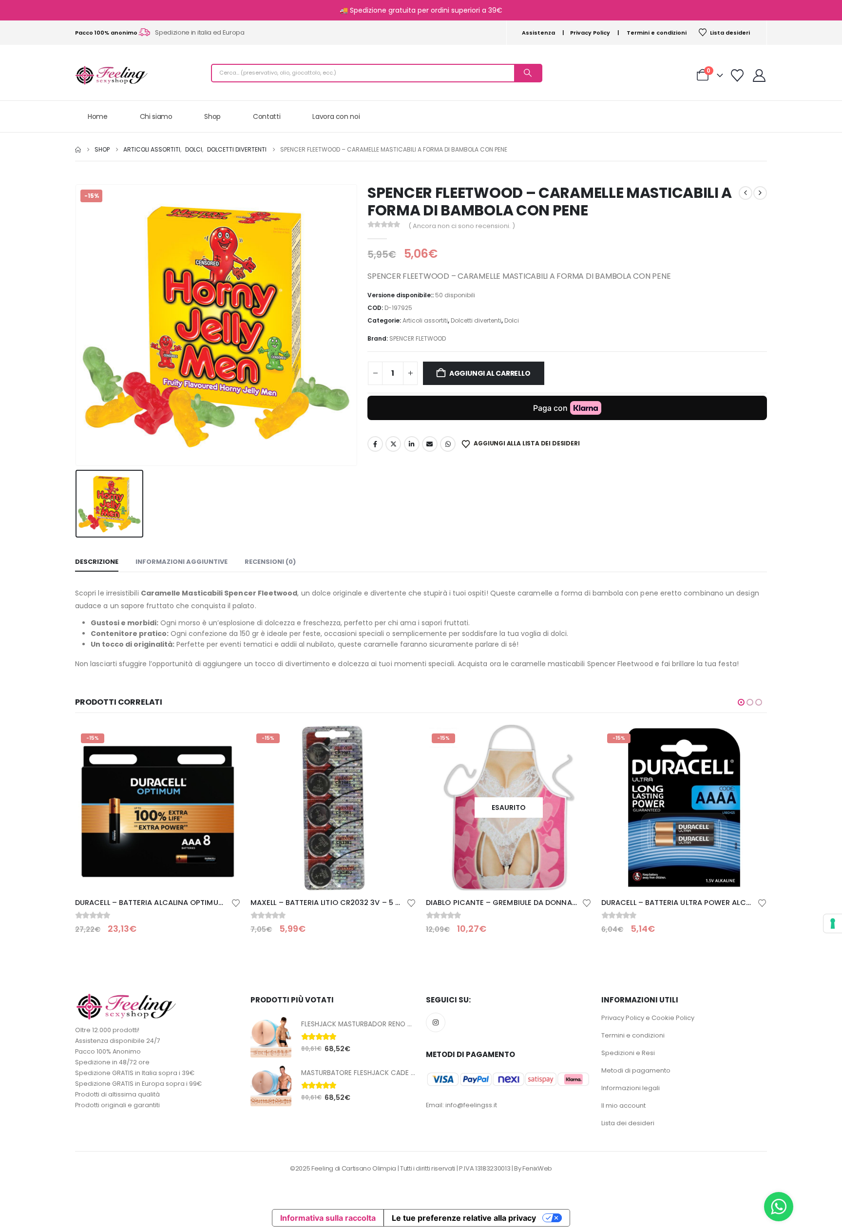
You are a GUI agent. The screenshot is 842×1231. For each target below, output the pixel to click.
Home (98, 116)
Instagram (435, 1022)
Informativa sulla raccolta (328, 1218)
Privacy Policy (590, 33)
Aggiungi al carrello (490, 373)
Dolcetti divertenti (476, 320)
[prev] (745, 193)
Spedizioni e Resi (628, 1053)
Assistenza (538, 33)
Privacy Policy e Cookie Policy (647, 1017)
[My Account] (759, 75)
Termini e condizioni (657, 33)
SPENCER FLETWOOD (417, 338)
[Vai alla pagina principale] (78, 149)
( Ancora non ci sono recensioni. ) (461, 226)
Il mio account (623, 1105)
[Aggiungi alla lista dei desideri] (236, 902)
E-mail (430, 444)
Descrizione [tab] (96, 561)
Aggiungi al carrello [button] (224, 741)
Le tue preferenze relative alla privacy (464, 1218)
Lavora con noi (336, 116)
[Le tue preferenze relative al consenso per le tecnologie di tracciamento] (832, 923)
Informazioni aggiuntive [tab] (181, 561)
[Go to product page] (270, 1037)
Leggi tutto (575, 741)
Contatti (266, 116)
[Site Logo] (111, 75)
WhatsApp (448, 444)
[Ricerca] (527, 73)
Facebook (375, 444)
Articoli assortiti (425, 320)
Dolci (511, 320)
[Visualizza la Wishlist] (737, 75)
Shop (212, 116)
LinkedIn (412, 444)
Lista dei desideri (627, 1123)
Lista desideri (730, 33)
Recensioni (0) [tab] (270, 561)
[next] (760, 193)
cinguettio (393, 444)
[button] (741, 702)
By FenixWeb (533, 1168)
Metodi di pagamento (635, 1070)
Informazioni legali (630, 1088)
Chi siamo (156, 116)
